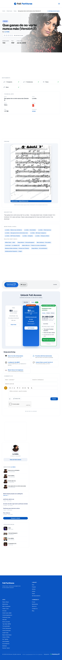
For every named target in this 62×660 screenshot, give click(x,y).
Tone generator (6, 626)
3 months (44, 313)
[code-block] (20, 388)
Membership (35, 604)
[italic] (12, 388)
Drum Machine (5, 643)
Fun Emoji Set (29, 654)
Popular (34, 587)
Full (24, 3)
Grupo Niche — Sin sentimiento (39, 248)
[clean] (31, 388)
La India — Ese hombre (30, 230)
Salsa (15, 11)
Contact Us (35, 608)
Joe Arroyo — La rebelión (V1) (12, 245)
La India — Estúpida (28, 236)
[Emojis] (9, 398)
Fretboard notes (6, 617)
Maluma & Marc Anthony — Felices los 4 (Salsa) (17, 248)
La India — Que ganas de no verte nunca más (16, 233)
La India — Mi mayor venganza (38, 233)
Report (24, 284)
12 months (53, 313)
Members (4, 646)
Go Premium (31, 328)
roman (34, 111)
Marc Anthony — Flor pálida (44, 242)
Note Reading (5, 641)
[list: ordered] (23, 388)
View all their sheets (15, 459)
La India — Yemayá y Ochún (42, 236)
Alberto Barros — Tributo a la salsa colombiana (34, 245)
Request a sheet (15, 518)
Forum (33, 602)
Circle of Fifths (5, 637)
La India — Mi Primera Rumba (12, 236)
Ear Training (5, 639)
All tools (4, 610)
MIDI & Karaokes (6, 606)
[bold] (10, 388)
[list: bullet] (25, 388)
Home (3, 11)
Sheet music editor (7, 613)
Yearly (34, 302)
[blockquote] (17, 388)
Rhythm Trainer (6, 648)
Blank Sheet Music (6, 635)
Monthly (26, 302)
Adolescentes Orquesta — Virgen (13, 251)
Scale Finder (5, 632)
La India (6, 32)
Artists (33, 591)
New (33, 584)
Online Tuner (5, 608)
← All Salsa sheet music (53, 11)
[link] (28, 388)
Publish (54, 399)
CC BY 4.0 (40, 654)
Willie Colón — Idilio (10, 242)
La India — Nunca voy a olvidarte (13, 230)
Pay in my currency (48, 339)
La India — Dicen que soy (44, 230)
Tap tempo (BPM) (6, 624)
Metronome (5, 604)
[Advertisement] (31, 64)
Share (33, 593)
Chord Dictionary (6, 630)
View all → (5, 495)
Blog (33, 610)
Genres (33, 589)
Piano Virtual (5, 602)
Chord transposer (6, 628)
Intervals (4, 619)
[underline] (14, 388)
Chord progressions (7, 615)
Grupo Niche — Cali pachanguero (26, 242)
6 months (49, 313)
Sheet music (9, 11)
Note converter (6, 621)
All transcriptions (36, 595)
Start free (13, 324)
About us (34, 606)
